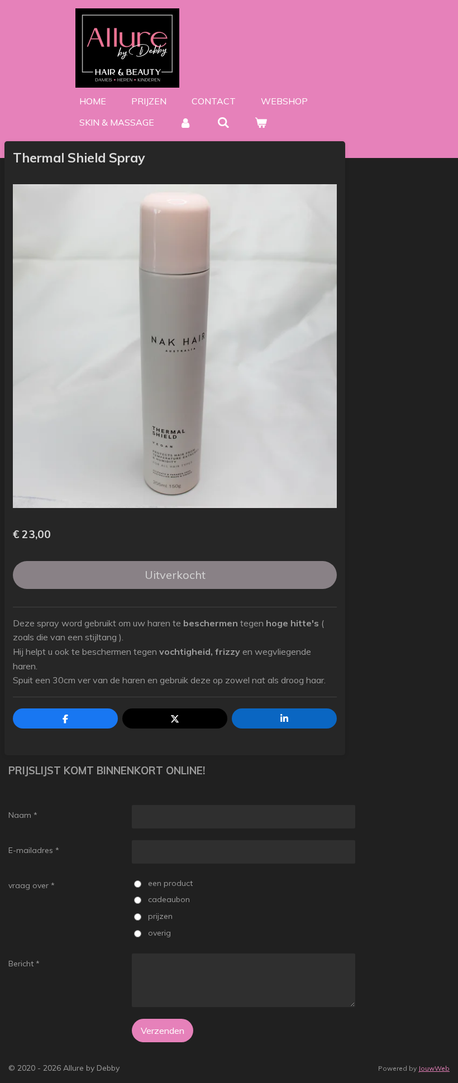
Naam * (22, 815)
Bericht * (24, 964)
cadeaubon (168, 899)
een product (170, 883)
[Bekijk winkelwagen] (261, 122)
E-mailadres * (33, 850)
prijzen (160, 916)
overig (159, 933)
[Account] (185, 122)
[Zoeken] (223, 122)
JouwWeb (434, 1068)
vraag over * (31, 885)
